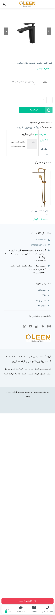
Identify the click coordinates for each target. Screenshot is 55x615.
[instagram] (49, 326)
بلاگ (44, 295)
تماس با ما (41, 300)
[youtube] (30, 326)
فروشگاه (42, 290)
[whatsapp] (24, 326)
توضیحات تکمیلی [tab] (43, 137)
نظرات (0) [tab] (44, 151)
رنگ (45, 82)
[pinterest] (42, 326)
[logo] (27, 2)
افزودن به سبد (32, 109)
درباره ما (42, 305)
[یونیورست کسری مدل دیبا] (39, 186)
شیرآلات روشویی (32, 127)
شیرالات (19, 127)
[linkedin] (36, 326)
